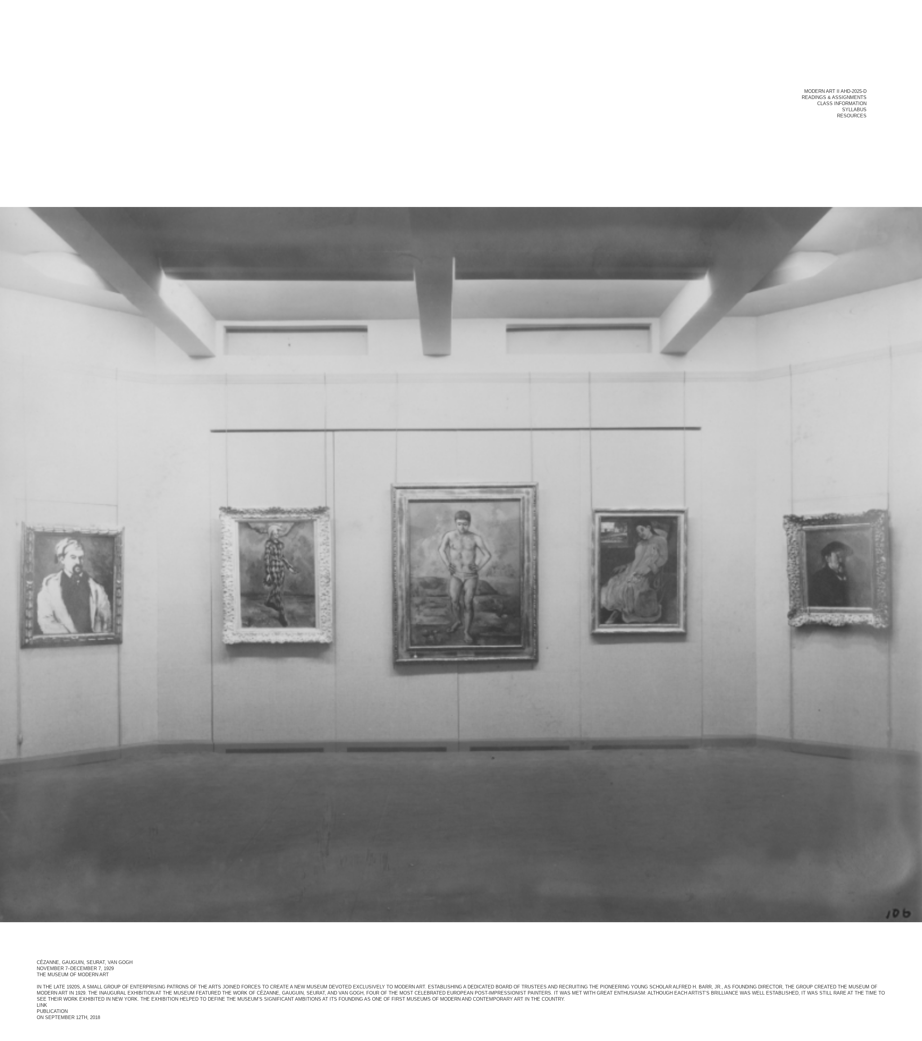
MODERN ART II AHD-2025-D (835, 92)
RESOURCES (852, 116)
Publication (52, 1012)
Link (42, 1006)
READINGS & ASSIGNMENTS (834, 98)
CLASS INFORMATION (842, 104)
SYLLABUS (854, 110)
